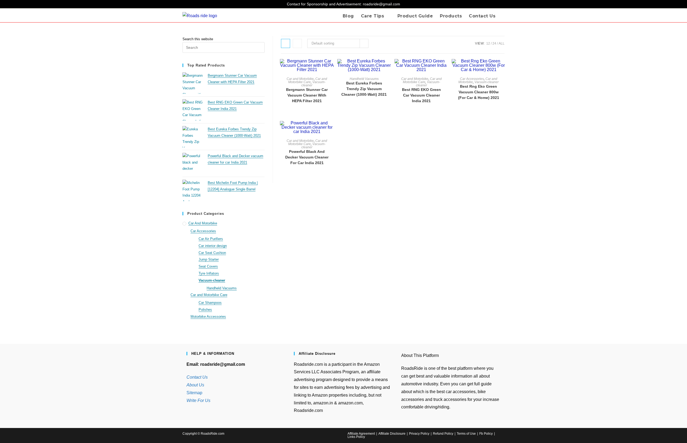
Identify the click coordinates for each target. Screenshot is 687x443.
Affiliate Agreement (361, 433)
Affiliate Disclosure (391, 433)
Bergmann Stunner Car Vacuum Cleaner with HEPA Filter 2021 (307, 95)
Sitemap (194, 392)
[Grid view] (285, 43)
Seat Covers (208, 266)
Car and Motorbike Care (307, 80)
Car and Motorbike (300, 79)
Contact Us (197, 377)
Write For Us (198, 400)
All (502, 43)
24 (494, 43)
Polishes (205, 310)
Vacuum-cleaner (313, 83)
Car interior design (213, 246)
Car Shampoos (210, 303)
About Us (195, 385)
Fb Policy (486, 433)
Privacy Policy (419, 433)
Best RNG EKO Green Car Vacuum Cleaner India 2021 (421, 95)
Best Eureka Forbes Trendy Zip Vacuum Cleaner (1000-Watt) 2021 (364, 89)
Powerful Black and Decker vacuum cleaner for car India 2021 (306, 157)
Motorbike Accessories (208, 317)
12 (488, 43)
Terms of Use (466, 433)
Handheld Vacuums (364, 79)
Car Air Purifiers (211, 239)
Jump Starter (209, 259)
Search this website (197, 39)
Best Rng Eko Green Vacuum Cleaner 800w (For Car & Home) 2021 (478, 92)
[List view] (297, 43)
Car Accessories (472, 79)
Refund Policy (443, 433)
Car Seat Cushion (212, 253)
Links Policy (356, 437)
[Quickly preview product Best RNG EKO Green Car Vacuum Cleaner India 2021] (445, 68)
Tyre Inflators (209, 273)
